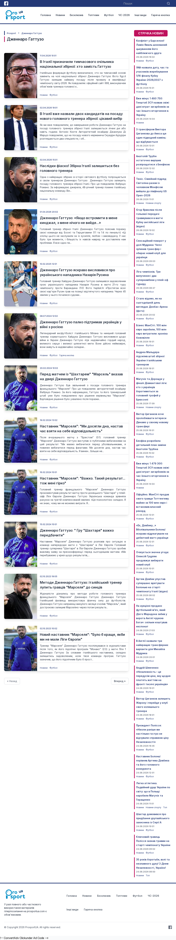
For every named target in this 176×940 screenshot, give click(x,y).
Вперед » (120, 681)
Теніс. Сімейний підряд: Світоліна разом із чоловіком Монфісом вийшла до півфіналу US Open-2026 (151, 187)
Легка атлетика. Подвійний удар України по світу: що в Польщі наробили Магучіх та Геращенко (153, 791)
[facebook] (6, 3)
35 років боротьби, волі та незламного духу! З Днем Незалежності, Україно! (153, 863)
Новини (60, 15)
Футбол (109, 15)
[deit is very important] (20, 75)
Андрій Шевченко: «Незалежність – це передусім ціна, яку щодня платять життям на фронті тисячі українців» (153, 676)
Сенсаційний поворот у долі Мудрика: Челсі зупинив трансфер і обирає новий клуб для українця (151, 249)
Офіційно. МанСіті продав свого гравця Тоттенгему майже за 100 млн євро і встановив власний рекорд (152, 502)
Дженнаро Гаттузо (31, 33)
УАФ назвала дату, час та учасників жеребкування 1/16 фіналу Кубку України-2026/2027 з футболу (152, 75)
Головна (46, 15)
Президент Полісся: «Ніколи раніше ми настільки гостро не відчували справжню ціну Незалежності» (152, 733)
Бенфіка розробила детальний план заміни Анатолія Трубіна (151, 444)
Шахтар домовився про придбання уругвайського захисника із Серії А (152, 818)
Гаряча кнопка (160, 15)
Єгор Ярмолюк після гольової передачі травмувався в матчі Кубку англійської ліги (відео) (150, 218)
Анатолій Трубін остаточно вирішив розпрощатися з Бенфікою (153, 160)
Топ (165, 807)
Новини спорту (153, 203)
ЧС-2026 (124, 15)
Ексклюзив (76, 15)
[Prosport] (15, 15)
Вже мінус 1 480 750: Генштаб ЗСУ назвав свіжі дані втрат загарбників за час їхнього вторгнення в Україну (152, 106)
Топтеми (93, 15)
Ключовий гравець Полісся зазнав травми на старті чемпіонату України (153, 840)
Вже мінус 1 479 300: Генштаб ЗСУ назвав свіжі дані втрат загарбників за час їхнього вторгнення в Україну (152, 471)
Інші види (140, 15)
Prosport (11, 33)
